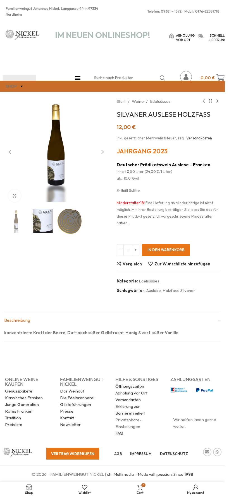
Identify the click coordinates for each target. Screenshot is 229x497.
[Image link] (18, 452)
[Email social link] (207, 452)
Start (121, 101)
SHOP (11, 86)
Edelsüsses (160, 101)
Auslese (153, 290)
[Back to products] (210, 101)
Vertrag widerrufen (72, 453)
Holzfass (171, 290)
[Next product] (217, 101)
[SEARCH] (162, 78)
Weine (138, 101)
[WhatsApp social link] (217, 452)
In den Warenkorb (165, 250)
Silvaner (187, 290)
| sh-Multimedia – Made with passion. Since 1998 (148, 474)
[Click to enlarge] (14, 195)
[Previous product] (204, 101)
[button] (77, 77)
